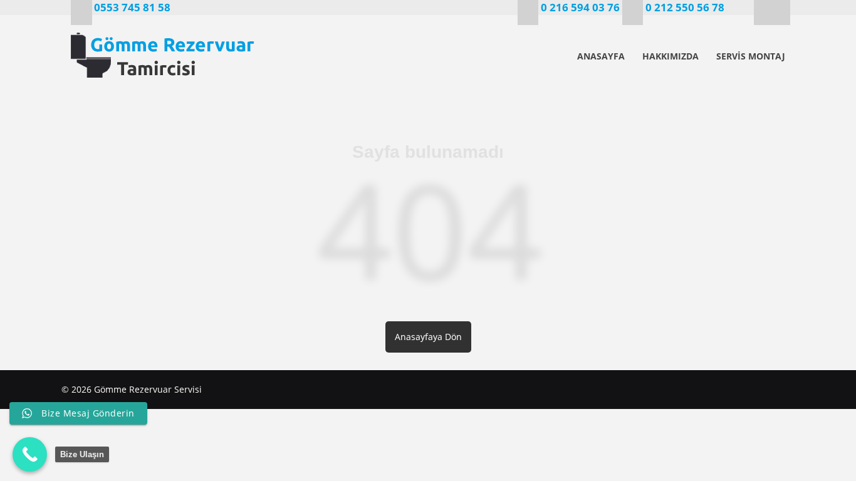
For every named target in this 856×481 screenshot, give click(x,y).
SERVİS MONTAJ (750, 56)
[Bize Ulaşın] (30, 454)
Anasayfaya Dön (428, 337)
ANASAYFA (601, 56)
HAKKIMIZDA (670, 56)
